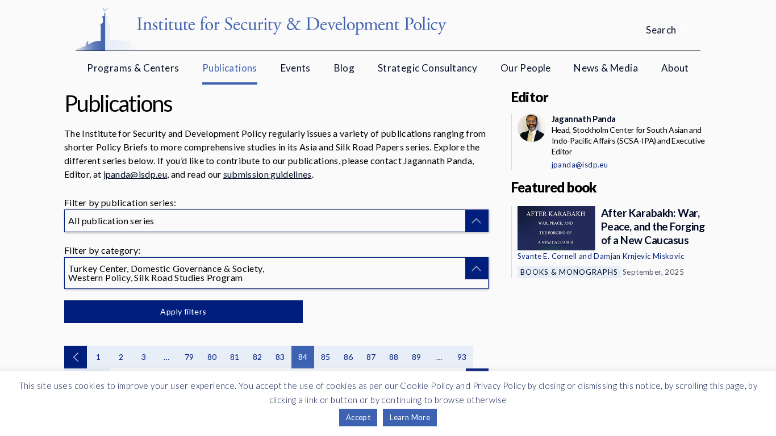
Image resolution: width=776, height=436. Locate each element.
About (675, 68)
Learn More (410, 417)
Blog (344, 68)
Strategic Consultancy (427, 68)
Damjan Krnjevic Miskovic (639, 256)
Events (296, 68)
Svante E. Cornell (547, 256)
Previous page (75, 357)
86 (348, 357)
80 (212, 357)
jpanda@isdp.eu (135, 174)
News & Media (606, 68)
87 (371, 357)
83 (280, 357)
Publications (229, 68)
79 (189, 357)
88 (394, 357)
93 (462, 357)
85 (326, 357)
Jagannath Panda (584, 119)
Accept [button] (358, 417)
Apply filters (183, 311)
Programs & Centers (133, 68)
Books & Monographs (569, 271)
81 (235, 357)
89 (417, 357)
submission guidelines (267, 174)
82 (257, 357)
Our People (525, 68)
